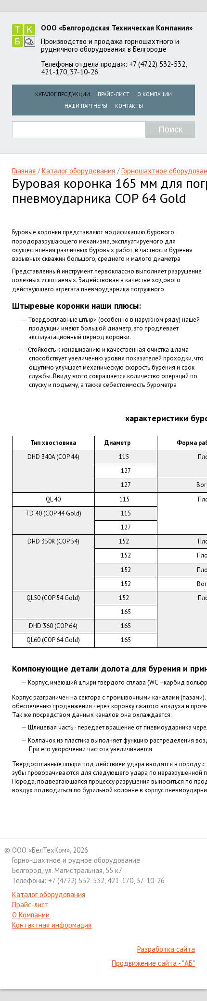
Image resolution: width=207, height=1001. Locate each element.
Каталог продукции (62, 94)
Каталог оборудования (78, 170)
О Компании (154, 94)
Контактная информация (51, 925)
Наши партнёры (86, 105)
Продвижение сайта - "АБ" (153, 963)
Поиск (170, 129)
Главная (24, 170)
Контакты (129, 105)
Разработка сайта (166, 949)
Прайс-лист (113, 94)
